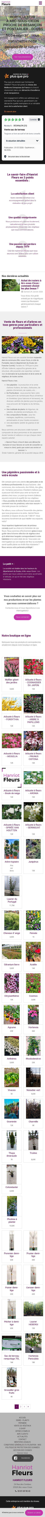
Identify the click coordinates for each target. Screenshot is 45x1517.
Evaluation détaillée (15, 141)
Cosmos (33, 996)
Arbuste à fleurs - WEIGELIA (12, 755)
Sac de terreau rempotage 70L (11, 1357)
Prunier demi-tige (33, 1255)
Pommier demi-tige (11, 1255)
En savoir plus (10, 111)
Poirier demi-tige (11, 1289)
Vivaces (12, 1090)
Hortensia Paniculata (33, 1357)
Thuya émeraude (12, 1154)
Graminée (11, 1121)
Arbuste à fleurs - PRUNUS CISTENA (33, 756)
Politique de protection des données (22, 1447)
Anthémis (11, 1058)
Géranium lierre (11, 964)
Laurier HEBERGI (33, 1323)
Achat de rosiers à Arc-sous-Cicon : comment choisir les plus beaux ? (31, 284)
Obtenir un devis (34, 1513)
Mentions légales (22, 1442)
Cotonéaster (12, 1187)
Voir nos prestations (22, 57)
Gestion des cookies (22, 1450)
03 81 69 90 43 (23, 1491)
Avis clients (22, 1434)
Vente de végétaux (22, 1426)
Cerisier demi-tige (33, 1289)
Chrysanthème (11, 996)
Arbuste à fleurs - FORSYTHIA (12, 718)
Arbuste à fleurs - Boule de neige (12, 792)
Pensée (33, 933)
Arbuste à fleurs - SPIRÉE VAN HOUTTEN (12, 827)
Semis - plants (22, 1420)
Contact (23, 1439)
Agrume (12, 1027)
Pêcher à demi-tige (11, 1323)
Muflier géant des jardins (11, 681)
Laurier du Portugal (12, 900)
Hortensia (33, 1027)
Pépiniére (22, 1423)
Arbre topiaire (12, 861)
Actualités (22, 1436)
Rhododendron (33, 1058)
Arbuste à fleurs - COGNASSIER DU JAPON (33, 682)
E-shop (22, 1428)
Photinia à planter (12, 1220)
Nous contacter (22, 617)
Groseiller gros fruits (11, 1391)
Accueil (22, 1418)
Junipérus (33, 861)
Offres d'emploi (22, 1431)
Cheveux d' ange (11, 933)
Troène (33, 1153)
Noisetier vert (33, 1090)
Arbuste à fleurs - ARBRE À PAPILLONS (33, 719)
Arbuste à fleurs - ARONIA (33, 792)
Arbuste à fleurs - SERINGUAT (33, 826)
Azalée (33, 964)
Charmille (33, 1121)
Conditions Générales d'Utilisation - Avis (22, 1445)
